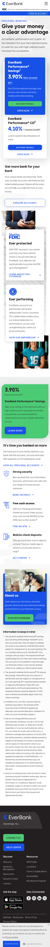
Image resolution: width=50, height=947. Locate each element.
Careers (7, 884)
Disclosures (18, 917)
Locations (31, 867)
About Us (7, 862)
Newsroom (8, 874)
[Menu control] (46, 3)
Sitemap (7, 917)
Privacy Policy (10, 922)
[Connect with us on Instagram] (34, 898)
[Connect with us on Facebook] (29, 898)
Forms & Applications (37, 871)
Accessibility (32, 876)
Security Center (10, 879)
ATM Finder (32, 862)
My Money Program (36, 881)
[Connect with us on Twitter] (45, 898)
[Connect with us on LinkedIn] (39, 898)
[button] (48, 924)
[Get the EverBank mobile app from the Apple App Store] (13, 899)
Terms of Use (31, 917)
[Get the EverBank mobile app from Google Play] (13, 907)
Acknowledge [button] (11, 944)
